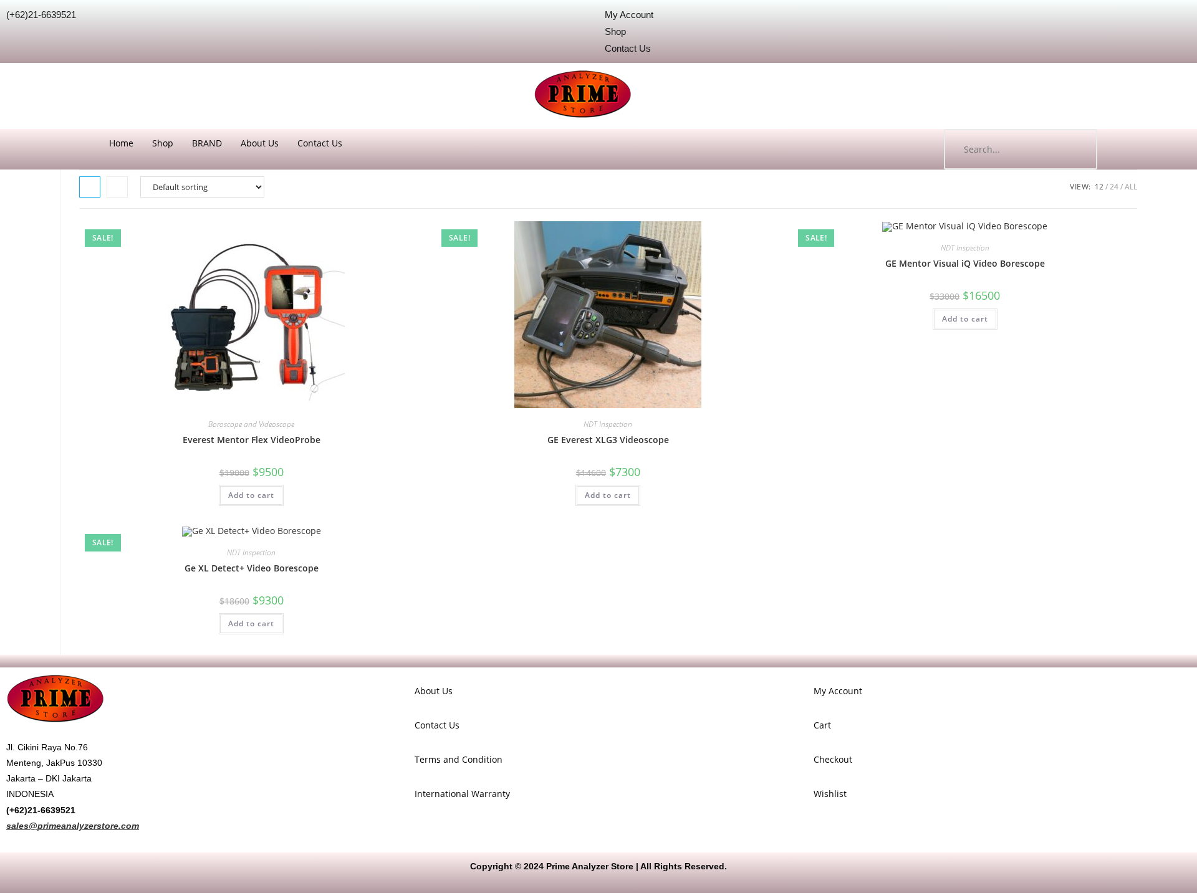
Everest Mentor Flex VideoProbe (251, 440)
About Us (260, 143)
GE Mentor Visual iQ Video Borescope (965, 263)
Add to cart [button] (251, 495)
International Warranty (462, 794)
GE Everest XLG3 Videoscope (608, 440)
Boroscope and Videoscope (251, 424)
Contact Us (319, 143)
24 (1114, 186)
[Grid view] (89, 187)
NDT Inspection (608, 424)
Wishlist (830, 794)
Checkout (833, 759)
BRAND (207, 143)
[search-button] (1075, 149)
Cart (822, 725)
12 (1099, 186)
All (1131, 186)
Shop (162, 143)
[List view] (117, 187)
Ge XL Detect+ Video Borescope (252, 568)
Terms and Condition (458, 759)
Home (121, 143)
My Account (838, 691)
